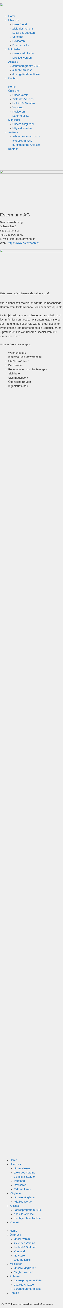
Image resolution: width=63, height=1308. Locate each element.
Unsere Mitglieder (23, 53)
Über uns (13, 20)
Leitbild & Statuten (23, 32)
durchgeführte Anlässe (26, 74)
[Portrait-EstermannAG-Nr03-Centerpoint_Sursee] (31, 455)
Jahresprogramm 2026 (26, 65)
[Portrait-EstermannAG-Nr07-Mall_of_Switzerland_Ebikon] (31, 701)
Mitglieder (14, 49)
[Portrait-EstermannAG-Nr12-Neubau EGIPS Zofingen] (31, 1009)
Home (12, 16)
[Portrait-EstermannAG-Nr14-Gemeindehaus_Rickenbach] (31, 1132)
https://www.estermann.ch (23, 243)
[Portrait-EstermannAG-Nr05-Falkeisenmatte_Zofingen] (31, 578)
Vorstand (17, 36)
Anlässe (13, 61)
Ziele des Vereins (22, 28)
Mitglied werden (22, 57)
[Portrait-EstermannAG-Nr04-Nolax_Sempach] (31, 517)
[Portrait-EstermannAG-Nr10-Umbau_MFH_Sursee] (31, 886)
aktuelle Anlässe (22, 70)
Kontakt (13, 78)
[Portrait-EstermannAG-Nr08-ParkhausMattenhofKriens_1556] (31, 763)
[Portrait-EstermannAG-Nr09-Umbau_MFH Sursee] (31, 824)
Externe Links (20, 45)
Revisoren (18, 41)
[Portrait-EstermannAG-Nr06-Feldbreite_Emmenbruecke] (31, 640)
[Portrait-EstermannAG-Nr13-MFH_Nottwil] (31, 1070)
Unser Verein (20, 24)
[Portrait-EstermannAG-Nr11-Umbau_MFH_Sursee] (31, 947)
